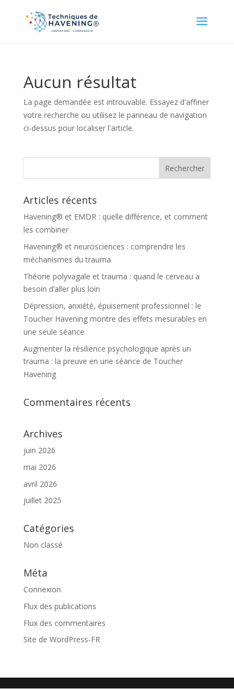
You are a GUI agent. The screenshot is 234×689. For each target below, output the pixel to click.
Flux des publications (59, 606)
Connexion (42, 589)
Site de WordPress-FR (61, 639)
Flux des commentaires (64, 623)
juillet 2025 (42, 500)
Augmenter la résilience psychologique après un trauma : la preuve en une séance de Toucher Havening (107, 361)
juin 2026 (39, 450)
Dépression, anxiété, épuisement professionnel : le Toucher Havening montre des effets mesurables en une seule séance (115, 318)
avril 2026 (40, 484)
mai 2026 (39, 467)
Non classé (43, 545)
